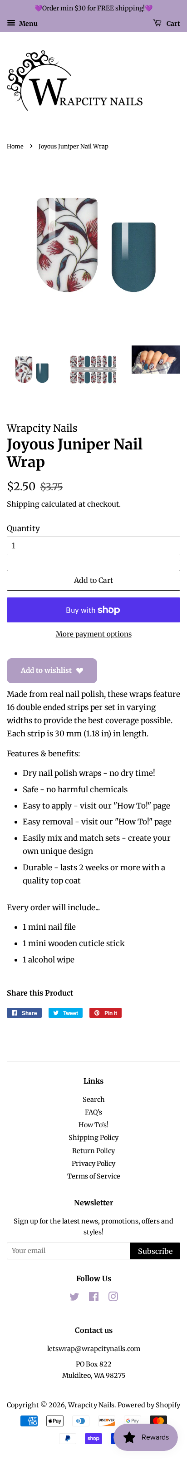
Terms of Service (93, 1176)
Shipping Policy (93, 1138)
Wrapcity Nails (91, 1405)
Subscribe (155, 1251)
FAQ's (93, 1112)
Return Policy (93, 1151)
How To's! (93, 1125)
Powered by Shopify (149, 1405)
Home (15, 146)
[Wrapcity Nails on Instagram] (113, 1298)
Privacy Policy (93, 1163)
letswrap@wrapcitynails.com (93, 1349)
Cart (172, 23)
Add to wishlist (46, 670)
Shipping (23, 503)
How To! (132, 806)
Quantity (23, 528)
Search (94, 1099)
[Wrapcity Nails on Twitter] (74, 1298)
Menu (28, 23)
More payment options (94, 634)
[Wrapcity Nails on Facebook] (94, 1298)
